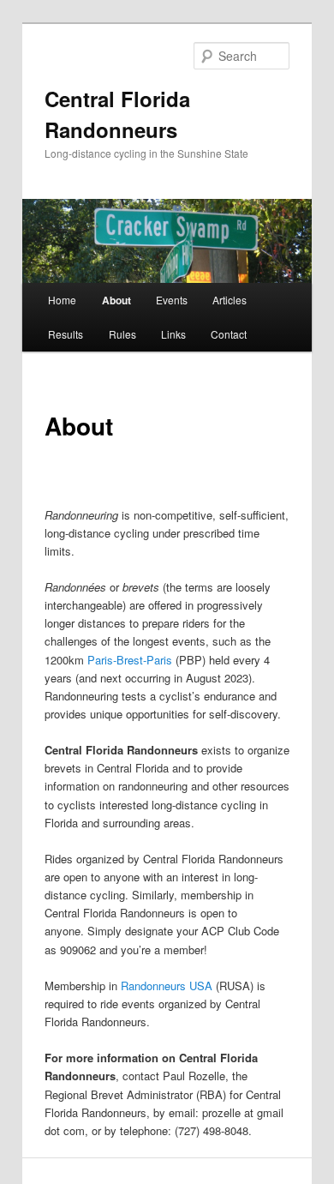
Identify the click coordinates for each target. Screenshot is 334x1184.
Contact (229, 334)
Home (62, 299)
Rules (122, 334)
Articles (229, 299)
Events (172, 299)
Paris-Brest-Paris (129, 660)
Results (65, 334)
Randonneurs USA (166, 985)
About (116, 300)
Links (173, 334)
